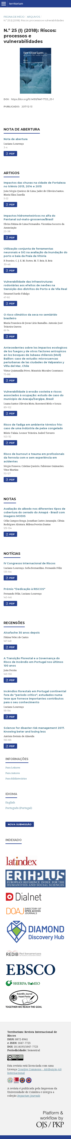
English (10, 802)
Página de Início (14, 16)
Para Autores (12, 773)
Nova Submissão (19, 824)
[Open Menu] (3, 3)
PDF (12, 153)
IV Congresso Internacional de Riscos (29, 563)
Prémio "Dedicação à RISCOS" (24, 589)
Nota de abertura (15, 139)
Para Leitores (12, 767)
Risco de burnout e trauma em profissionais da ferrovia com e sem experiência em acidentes (34, 457)
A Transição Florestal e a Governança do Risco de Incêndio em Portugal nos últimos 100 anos (33, 662)
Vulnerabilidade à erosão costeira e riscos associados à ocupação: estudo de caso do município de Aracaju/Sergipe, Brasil (34, 395)
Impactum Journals (28, 1095)
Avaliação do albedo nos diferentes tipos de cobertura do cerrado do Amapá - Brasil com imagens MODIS (34, 512)
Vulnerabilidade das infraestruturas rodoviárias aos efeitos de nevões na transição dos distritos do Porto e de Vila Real (35, 285)
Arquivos (33, 16)
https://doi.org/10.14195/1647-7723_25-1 (32, 99)
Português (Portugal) (18, 808)
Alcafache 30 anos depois (22, 632)
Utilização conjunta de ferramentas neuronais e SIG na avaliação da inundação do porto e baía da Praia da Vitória (35, 252)
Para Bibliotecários (16, 778)
